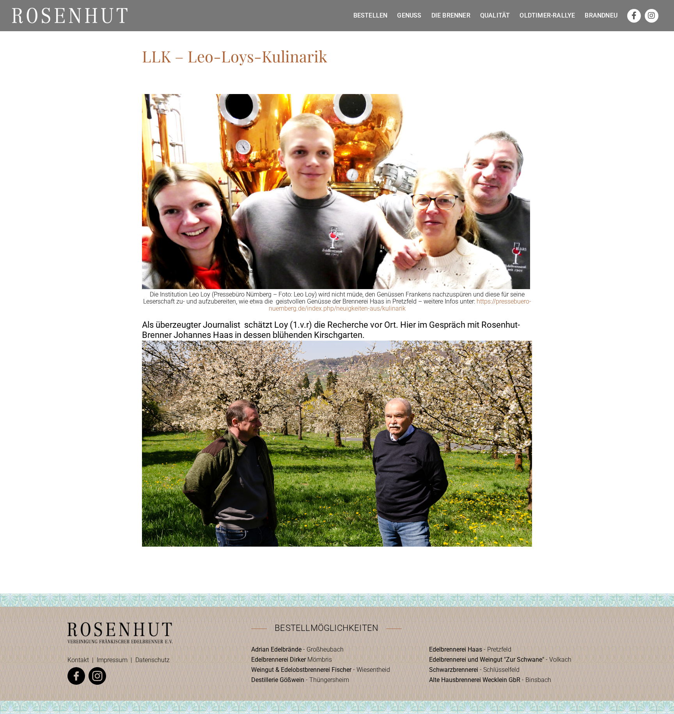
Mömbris (291, 659)
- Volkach (500, 659)
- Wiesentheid (320, 669)
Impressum (112, 660)
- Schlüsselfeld (474, 669)
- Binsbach (490, 680)
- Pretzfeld (470, 649)
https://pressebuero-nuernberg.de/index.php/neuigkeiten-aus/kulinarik (400, 305)
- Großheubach (297, 649)
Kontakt (78, 660)
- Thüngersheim (300, 680)
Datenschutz (152, 660)
